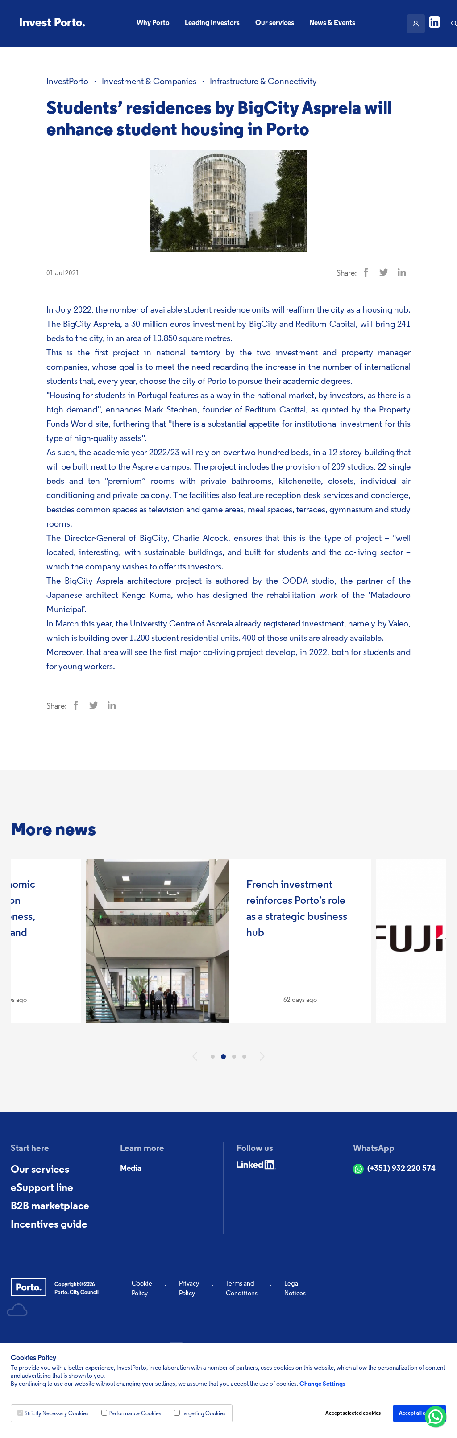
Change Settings (322, 1384)
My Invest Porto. (416, 23)
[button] (194, 1056)
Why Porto (153, 23)
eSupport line (42, 1188)
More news (53, 831)
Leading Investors (212, 23)
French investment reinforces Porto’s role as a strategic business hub (296, 909)
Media (130, 1169)
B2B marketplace (50, 1206)
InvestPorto (67, 82)
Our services (274, 23)
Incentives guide (49, 1225)
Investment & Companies (149, 82)
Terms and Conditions (242, 1289)
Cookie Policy (142, 1289)
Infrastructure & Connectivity (263, 82)
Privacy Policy (189, 1289)
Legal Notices (295, 1289)
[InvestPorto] (52, 23)
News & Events (332, 23)
